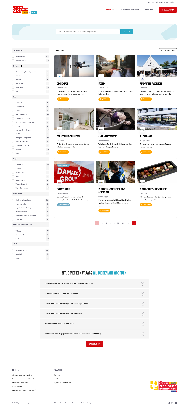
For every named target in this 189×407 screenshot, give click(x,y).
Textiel (18, 134)
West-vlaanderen (22, 188)
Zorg (17, 153)
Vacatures (19, 219)
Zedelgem (19, 87)
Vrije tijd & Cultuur (22, 145)
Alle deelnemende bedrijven (22, 375)
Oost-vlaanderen (21, 180)
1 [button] (102, 223)
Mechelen (19, 83)
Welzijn (18, 149)
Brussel (18, 169)
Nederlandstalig (21, 250)
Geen (17, 239)
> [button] (134, 223)
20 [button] (118, 223)
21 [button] (123, 223)
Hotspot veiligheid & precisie (26, 72)
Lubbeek (18, 80)
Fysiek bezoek (20, 56)
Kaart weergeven (168, 51)
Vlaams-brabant (21, 184)
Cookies (67, 403)
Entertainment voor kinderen (26, 216)
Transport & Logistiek (23, 138)
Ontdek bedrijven (168, 10)
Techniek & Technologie (24, 130)
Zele (17, 91)
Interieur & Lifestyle (23, 118)
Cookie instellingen (87, 403)
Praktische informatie (130, 10)
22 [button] (128, 223)
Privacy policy (58, 403)
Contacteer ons (94, 344)
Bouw (17, 111)
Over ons (149, 10)
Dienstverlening (21, 114)
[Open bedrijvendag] (24, 10)
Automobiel (20, 107)
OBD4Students (17, 386)
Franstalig (19, 254)
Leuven (18, 76)
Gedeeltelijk (20, 235)
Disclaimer (75, 403)
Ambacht (19, 103)
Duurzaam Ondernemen (20, 383)
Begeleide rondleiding (23, 208)
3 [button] (110, 223)
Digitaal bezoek (21, 60)
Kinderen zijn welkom (23, 200)
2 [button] (106, 223)
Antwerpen (19, 165)
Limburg (18, 176)
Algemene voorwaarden (62, 383)
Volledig (18, 231)
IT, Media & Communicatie (25, 122)
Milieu (18, 126)
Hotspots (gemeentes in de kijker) (24, 390)
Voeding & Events (22, 142)
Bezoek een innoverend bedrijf (23, 379)
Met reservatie (21, 204)
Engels (18, 258)
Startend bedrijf (21, 212)
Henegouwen (20, 173)
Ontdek (108, 10)
